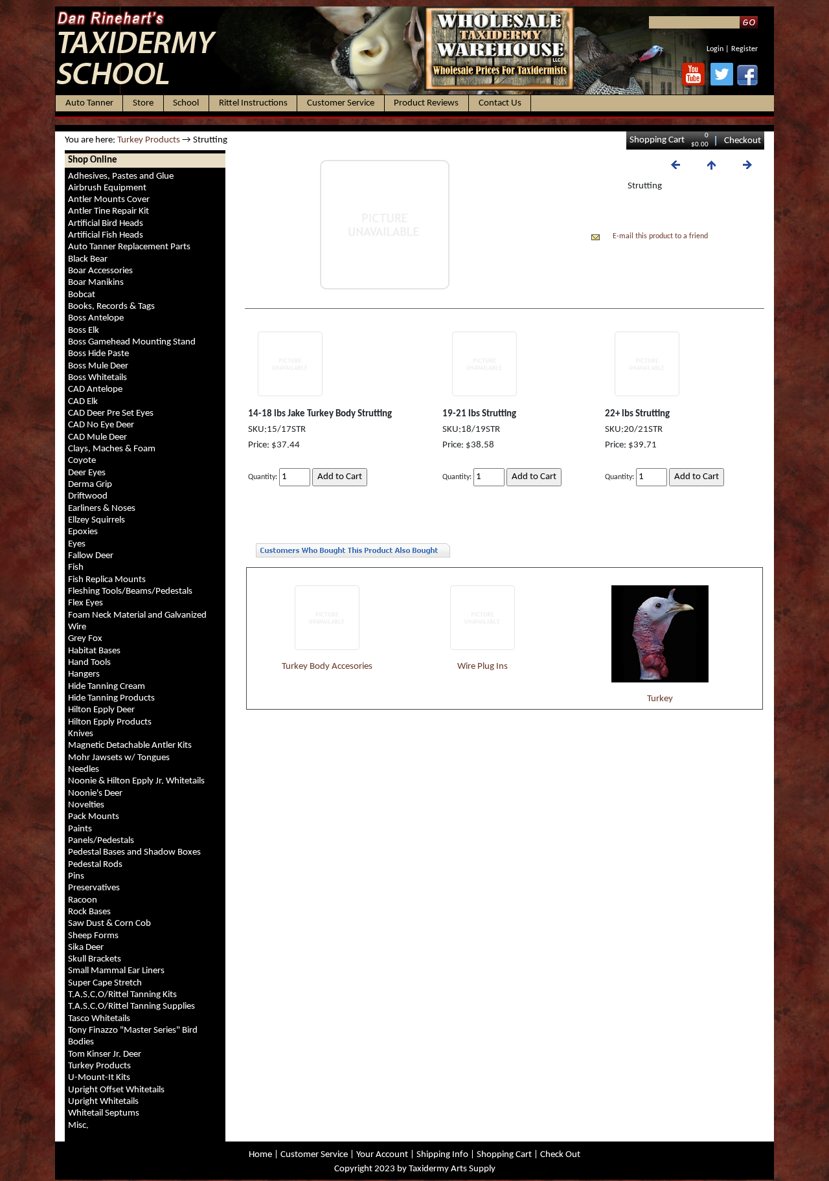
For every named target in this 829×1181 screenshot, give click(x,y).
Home (260, 1155)
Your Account (382, 1155)
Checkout (742, 140)
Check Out (560, 1155)
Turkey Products (148, 140)
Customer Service (314, 1155)
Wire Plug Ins (482, 666)
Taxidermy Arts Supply (452, 1169)
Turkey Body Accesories (327, 666)
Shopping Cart (657, 140)
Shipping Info (442, 1155)
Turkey (660, 699)
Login (715, 49)
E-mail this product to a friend (660, 236)
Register (744, 49)
